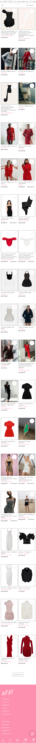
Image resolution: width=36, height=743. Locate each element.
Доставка (6, 721)
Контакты (6, 714)
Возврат (5, 727)
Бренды (5, 705)
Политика (6, 733)
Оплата (5, 724)
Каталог (5, 702)
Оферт (5, 730)
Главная (5, 699)
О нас (4, 708)
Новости (6, 711)
